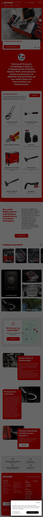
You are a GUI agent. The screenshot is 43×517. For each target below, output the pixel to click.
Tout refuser (38, 502)
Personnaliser (16, 512)
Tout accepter (32, 512)
